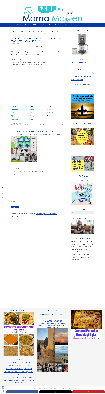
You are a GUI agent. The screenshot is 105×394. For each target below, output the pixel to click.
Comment (13, 174)
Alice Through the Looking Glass (31, 124)
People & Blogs (18, 123)
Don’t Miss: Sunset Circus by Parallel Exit (19, 369)
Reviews (23, 31)
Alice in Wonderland (20, 124)
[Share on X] (2, 190)
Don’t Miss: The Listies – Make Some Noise (18, 362)
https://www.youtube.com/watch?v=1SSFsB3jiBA (27, 47)
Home (13, 31)
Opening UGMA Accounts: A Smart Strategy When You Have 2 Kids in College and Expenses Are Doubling (19, 380)
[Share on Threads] (2, 206)
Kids (17, 31)
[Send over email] (2, 200)
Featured (30, 31)
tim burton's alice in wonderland (23, 126)
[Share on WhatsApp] (2, 203)
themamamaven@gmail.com (80, 62)
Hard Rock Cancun (47, 124)
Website (13, 201)
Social (36, 31)
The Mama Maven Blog (52, 13)
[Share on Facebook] (2, 187)
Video (41, 31)
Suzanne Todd (14, 126)
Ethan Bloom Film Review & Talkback (19, 366)
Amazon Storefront (77, 80)
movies (59, 124)
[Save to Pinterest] (2, 193)
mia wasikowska (54, 124)
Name (12, 190)
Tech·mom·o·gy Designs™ (65, 388)
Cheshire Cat (40, 124)
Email (12, 196)
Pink (62, 124)
